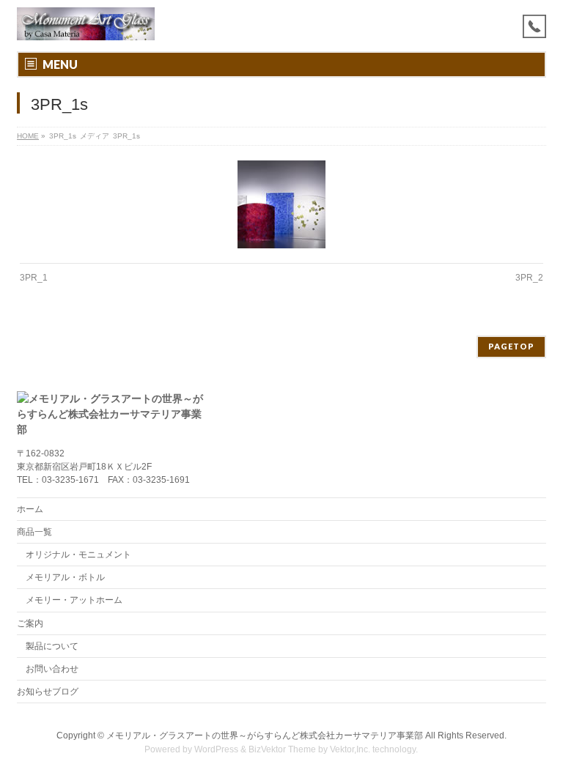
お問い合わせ (52, 669)
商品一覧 (34, 532)
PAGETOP (511, 346)
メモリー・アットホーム (74, 600)
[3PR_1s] (281, 204)
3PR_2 (529, 278)
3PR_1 (34, 278)
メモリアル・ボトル (65, 577)
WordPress (216, 749)
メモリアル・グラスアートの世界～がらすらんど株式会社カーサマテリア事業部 (264, 735)
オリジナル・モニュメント (78, 554)
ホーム (30, 509)
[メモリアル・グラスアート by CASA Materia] (86, 24)
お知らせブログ (47, 691)
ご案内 (30, 623)
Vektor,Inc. (350, 749)
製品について (52, 646)
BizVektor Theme (282, 749)
